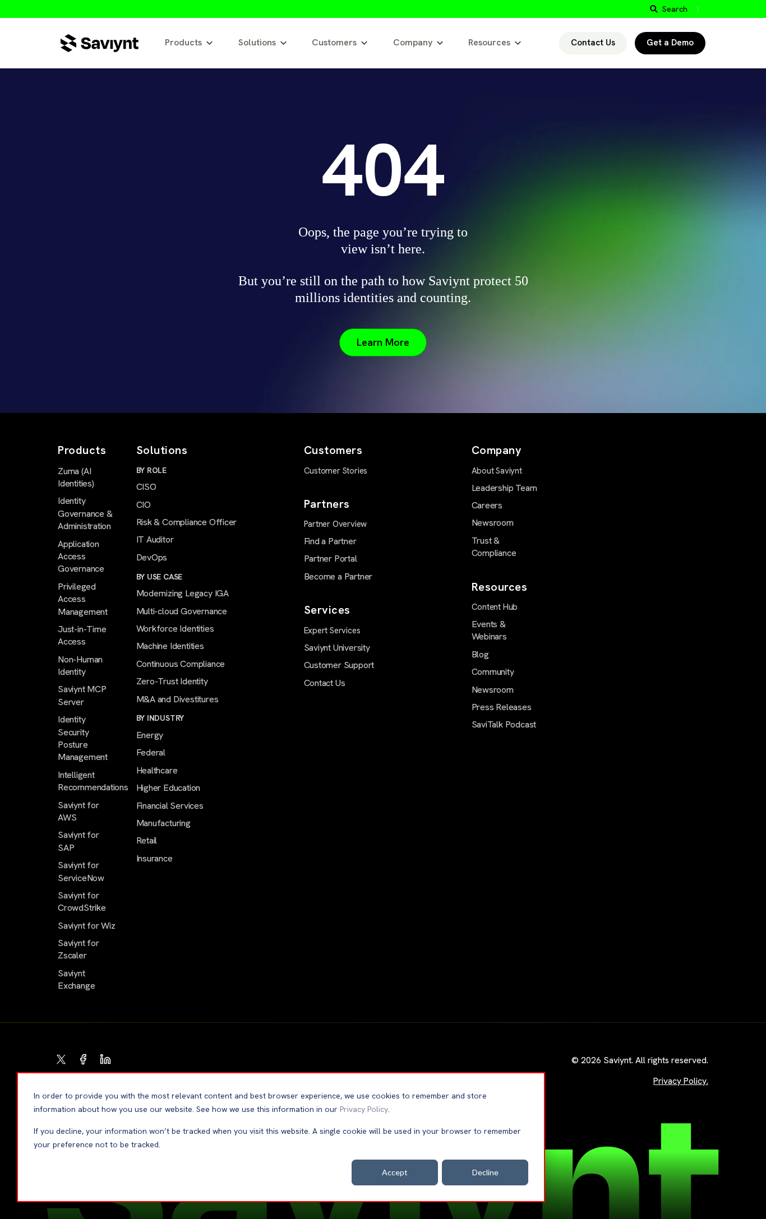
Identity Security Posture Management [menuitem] (83, 738)
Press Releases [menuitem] (502, 707)
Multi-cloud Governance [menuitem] (181, 611)
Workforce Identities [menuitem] (175, 628)
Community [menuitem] (493, 672)
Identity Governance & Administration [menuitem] (85, 513)
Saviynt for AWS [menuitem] (78, 811)
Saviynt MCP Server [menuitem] (82, 695)
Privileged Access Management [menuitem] (83, 599)
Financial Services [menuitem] (170, 806)
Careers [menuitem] (487, 505)
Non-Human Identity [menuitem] (80, 665)
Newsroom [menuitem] (493, 523)
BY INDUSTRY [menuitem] (160, 718)
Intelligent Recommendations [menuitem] (87, 781)
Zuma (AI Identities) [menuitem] (76, 477)
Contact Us (593, 42)
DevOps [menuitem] (152, 557)
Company (412, 42)
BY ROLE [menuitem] (151, 470)
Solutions (257, 42)
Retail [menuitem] (147, 840)
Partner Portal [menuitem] (330, 558)
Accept (395, 1172)
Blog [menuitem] (480, 654)
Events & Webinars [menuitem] (489, 630)
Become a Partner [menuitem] (338, 576)
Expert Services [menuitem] (332, 630)
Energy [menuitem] (150, 735)
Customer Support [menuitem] (339, 665)
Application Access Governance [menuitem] (81, 556)
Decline (485, 1172)
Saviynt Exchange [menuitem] (76, 979)
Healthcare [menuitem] (157, 770)
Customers (334, 42)
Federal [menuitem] (151, 752)
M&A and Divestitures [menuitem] (177, 699)
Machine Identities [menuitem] (170, 646)
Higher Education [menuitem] (168, 788)
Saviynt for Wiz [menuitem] (87, 925)
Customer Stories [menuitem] (336, 470)
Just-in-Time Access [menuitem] (82, 635)
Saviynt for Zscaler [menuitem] (78, 949)
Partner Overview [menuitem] (335, 524)
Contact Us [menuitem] (324, 683)
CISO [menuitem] (146, 487)
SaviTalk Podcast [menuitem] (504, 724)
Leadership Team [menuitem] (504, 488)
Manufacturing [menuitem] (163, 823)
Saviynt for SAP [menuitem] (78, 841)
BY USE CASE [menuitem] (159, 577)
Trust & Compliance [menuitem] (494, 547)
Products (183, 42)
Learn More (383, 342)
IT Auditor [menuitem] (155, 539)
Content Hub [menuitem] (495, 607)
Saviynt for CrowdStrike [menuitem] (82, 901)
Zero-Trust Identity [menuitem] (172, 681)
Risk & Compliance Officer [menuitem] (186, 522)
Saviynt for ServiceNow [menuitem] (81, 871)
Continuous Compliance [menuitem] (180, 664)
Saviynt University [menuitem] (337, 647)
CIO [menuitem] (143, 505)
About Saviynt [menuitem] (497, 470)
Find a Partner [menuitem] (330, 541)
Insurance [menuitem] (154, 858)
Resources (489, 42)
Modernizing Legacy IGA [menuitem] (182, 593)
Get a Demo (670, 42)
